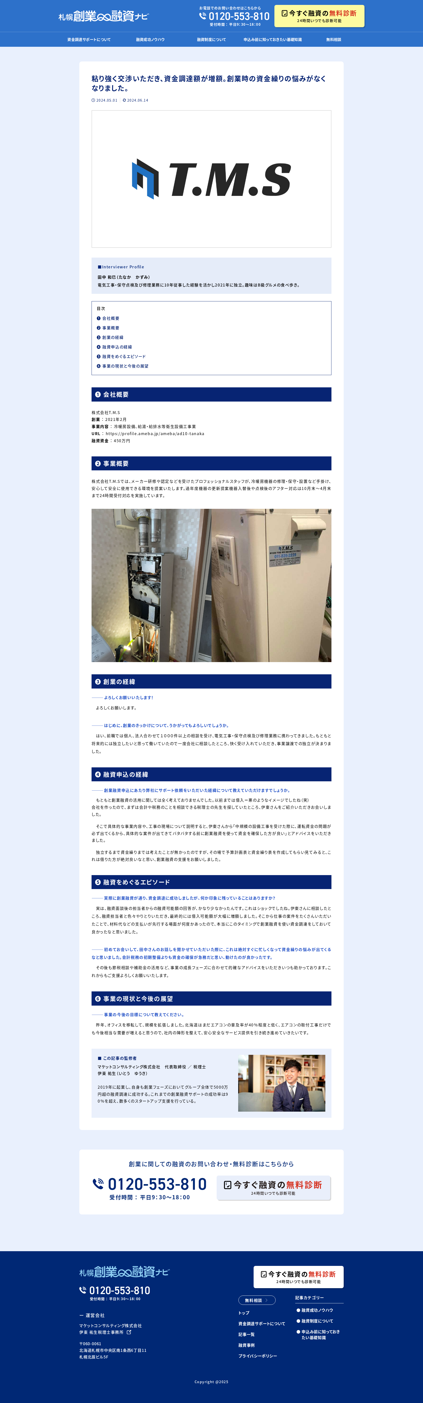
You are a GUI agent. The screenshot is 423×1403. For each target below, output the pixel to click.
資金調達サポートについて (89, 39)
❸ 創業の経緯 (110, 337)
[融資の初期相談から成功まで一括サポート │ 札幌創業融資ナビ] (104, 16)
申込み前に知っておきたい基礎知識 (273, 39)
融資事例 (246, 1345)
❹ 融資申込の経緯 (114, 347)
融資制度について (211, 39)
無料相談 (333, 39)
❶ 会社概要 (108, 318)
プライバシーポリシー (257, 1356)
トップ (243, 1313)
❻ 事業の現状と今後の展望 (123, 366)
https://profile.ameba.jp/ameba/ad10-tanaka (155, 433)
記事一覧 (246, 1334)
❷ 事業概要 (108, 328)
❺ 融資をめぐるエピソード (121, 356)
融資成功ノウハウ (150, 39)
